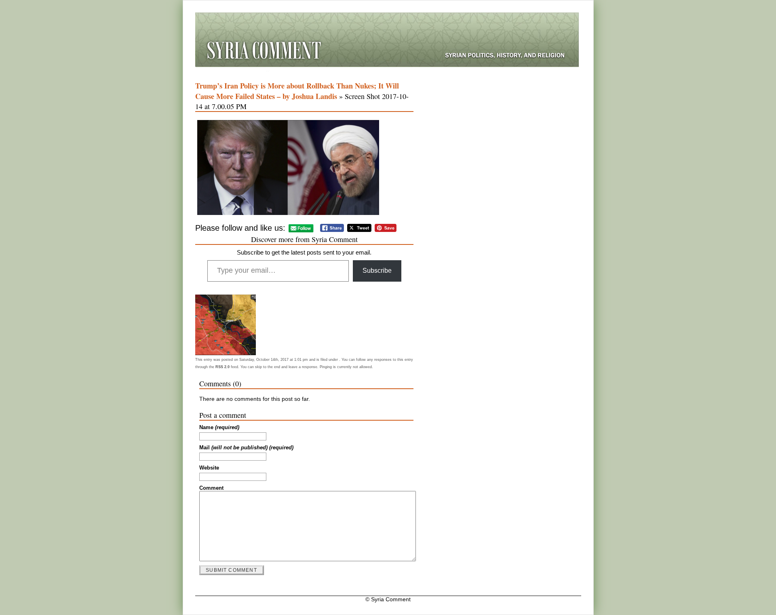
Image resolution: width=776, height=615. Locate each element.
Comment (211, 488)
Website (209, 468)
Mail (246, 448)
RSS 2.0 (222, 367)
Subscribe (377, 270)
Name (219, 427)
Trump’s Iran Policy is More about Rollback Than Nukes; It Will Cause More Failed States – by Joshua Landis (297, 90)
